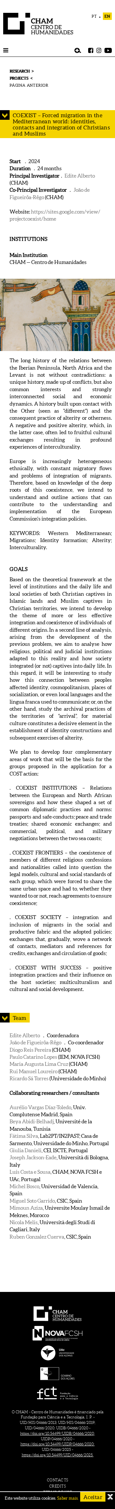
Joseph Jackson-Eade (33, 1157)
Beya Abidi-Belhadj (32, 1121)
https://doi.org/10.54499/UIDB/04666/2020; (57, 1433)
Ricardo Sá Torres (29, 1078)
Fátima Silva (24, 1136)
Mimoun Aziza (26, 1208)
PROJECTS (19, 78)
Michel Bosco (24, 1186)
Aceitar (92, 1497)
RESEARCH (19, 71)
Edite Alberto (80, 176)
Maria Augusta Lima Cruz (39, 1064)
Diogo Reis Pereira (30, 1050)
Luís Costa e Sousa (30, 1172)
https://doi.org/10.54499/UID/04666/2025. (58, 1455)
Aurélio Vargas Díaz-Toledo (40, 1107)
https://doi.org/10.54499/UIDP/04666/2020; (57, 1444)
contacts (57, 1480)
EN (107, 16)
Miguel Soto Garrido (32, 1201)
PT (94, 16)
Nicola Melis (24, 1222)
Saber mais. (68, 1498)
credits (57, 1486)
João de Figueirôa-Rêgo (36, 1042)
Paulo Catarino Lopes (33, 1057)
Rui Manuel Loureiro (33, 1071)
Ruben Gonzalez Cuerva (37, 1237)
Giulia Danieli (26, 1150)
